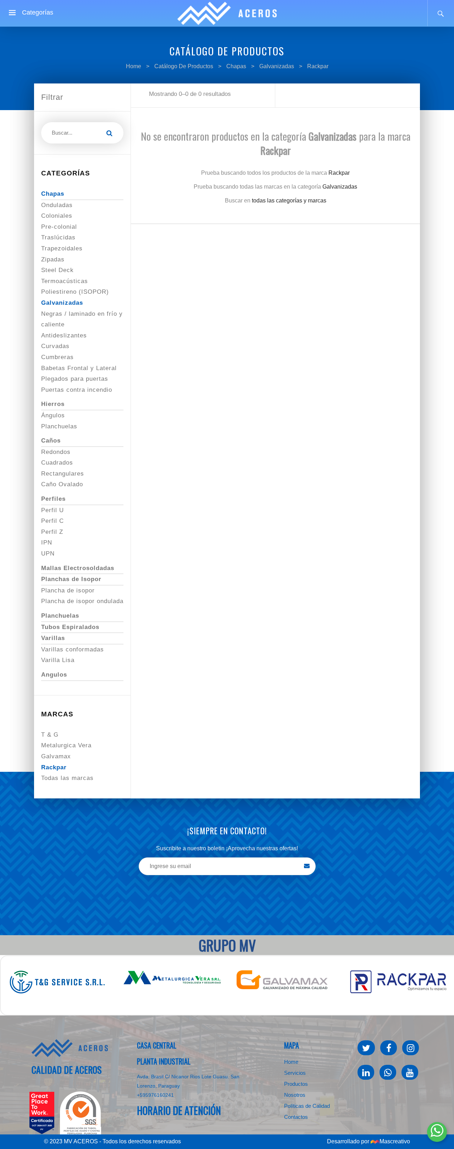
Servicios (295, 1073)
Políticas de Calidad (307, 1106)
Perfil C (52, 520)
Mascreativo (395, 1141)
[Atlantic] (70, 1048)
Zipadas (53, 259)
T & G (50, 734)
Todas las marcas (67, 778)
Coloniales (56, 215)
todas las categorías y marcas (289, 200)
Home (133, 66)
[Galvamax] (299, 979)
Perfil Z (52, 532)
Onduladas (57, 205)
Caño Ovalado (62, 484)
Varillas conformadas (72, 649)
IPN (46, 542)
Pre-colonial (59, 226)
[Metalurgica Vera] (185, 978)
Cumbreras (57, 357)
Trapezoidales (62, 248)
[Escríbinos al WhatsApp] (437, 1131)
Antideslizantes (64, 335)
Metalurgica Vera (66, 745)
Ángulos (53, 415)
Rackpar (317, 66)
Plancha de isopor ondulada (82, 601)
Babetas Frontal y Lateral (79, 368)
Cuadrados (57, 462)
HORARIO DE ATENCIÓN (179, 1111)
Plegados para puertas (74, 378)
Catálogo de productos (183, 66)
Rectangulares (62, 473)
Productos (296, 1084)
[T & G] (72, 981)
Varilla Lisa (57, 660)
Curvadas (55, 346)
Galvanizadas (276, 66)
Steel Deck (57, 270)
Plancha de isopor (68, 590)
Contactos (296, 1117)
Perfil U (52, 510)
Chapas (237, 66)
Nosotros (294, 1095)
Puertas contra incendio (76, 389)
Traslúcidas (58, 237)
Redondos (56, 452)
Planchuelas (59, 426)
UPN (48, 553)
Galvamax (56, 756)
